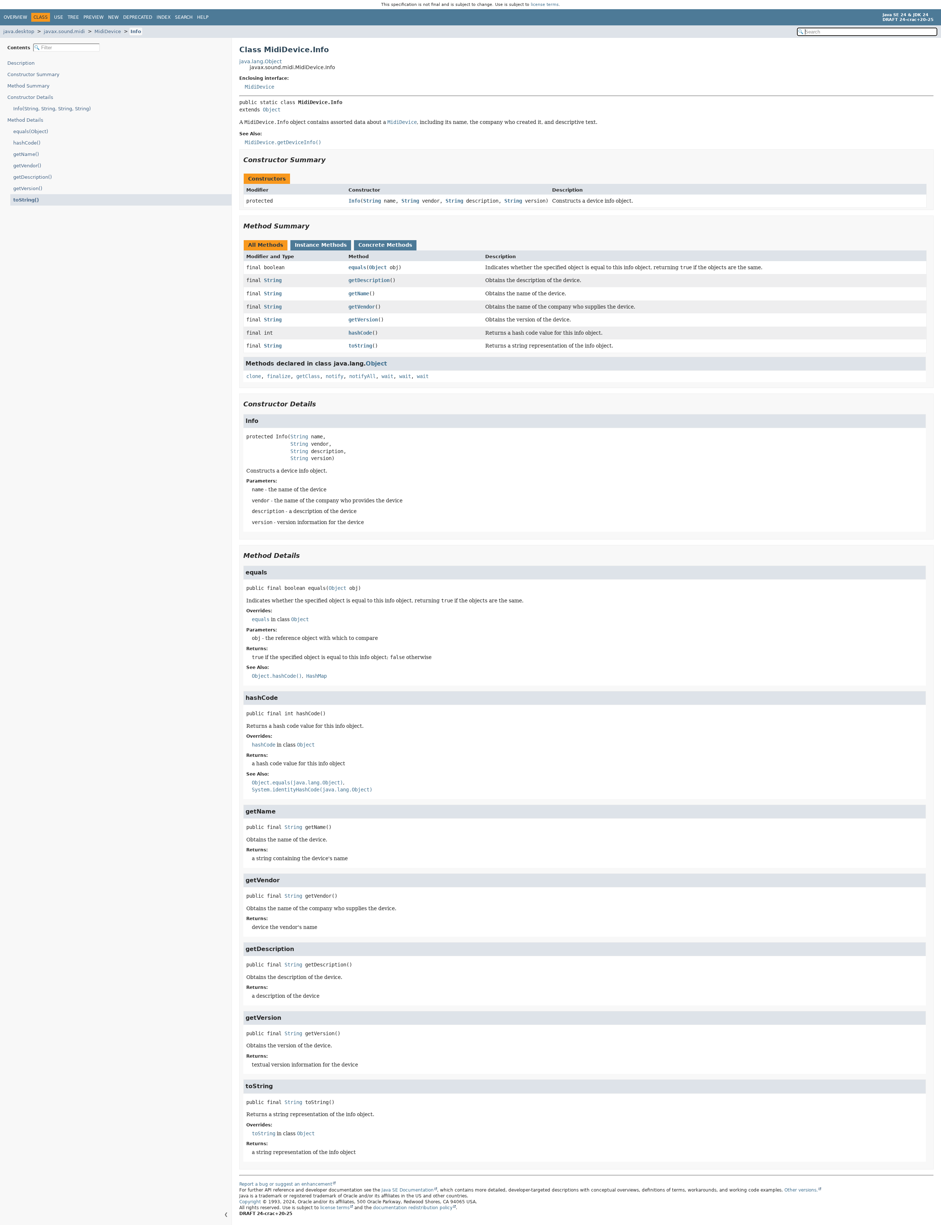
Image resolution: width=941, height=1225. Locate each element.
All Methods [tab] (265, 245)
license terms (545, 4)
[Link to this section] (331, 160)
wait (387, 376)
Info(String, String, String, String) (52, 108)
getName (358, 293)
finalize (278, 376)
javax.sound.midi (64, 31)
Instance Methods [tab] (321, 245)
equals (357, 267)
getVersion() (27, 188)
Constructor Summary (33, 74)
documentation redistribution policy (412, 1207)
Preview (93, 17)
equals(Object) (30, 131)
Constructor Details (30, 97)
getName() (26, 154)
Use (58, 17)
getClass (308, 376)
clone (253, 376)
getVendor (361, 307)
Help (202, 17)
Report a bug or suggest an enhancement (285, 1184)
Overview (15, 17)
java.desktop (18, 31)
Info (135, 31)
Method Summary (28, 86)
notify (334, 376)
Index (164, 17)
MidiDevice (107, 31)
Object (271, 110)
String (372, 201)
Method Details (25, 120)
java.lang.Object (260, 61)
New (113, 17)
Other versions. (801, 1190)
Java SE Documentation (408, 1190)
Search (184, 17)
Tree (73, 17)
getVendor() (27, 165)
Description (21, 63)
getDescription (369, 280)
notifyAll (362, 376)
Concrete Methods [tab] (385, 245)
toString (360, 346)
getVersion (363, 320)
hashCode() (26, 143)
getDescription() (32, 177)
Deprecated (137, 17)
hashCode (360, 333)
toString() (26, 200)
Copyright (250, 1201)
